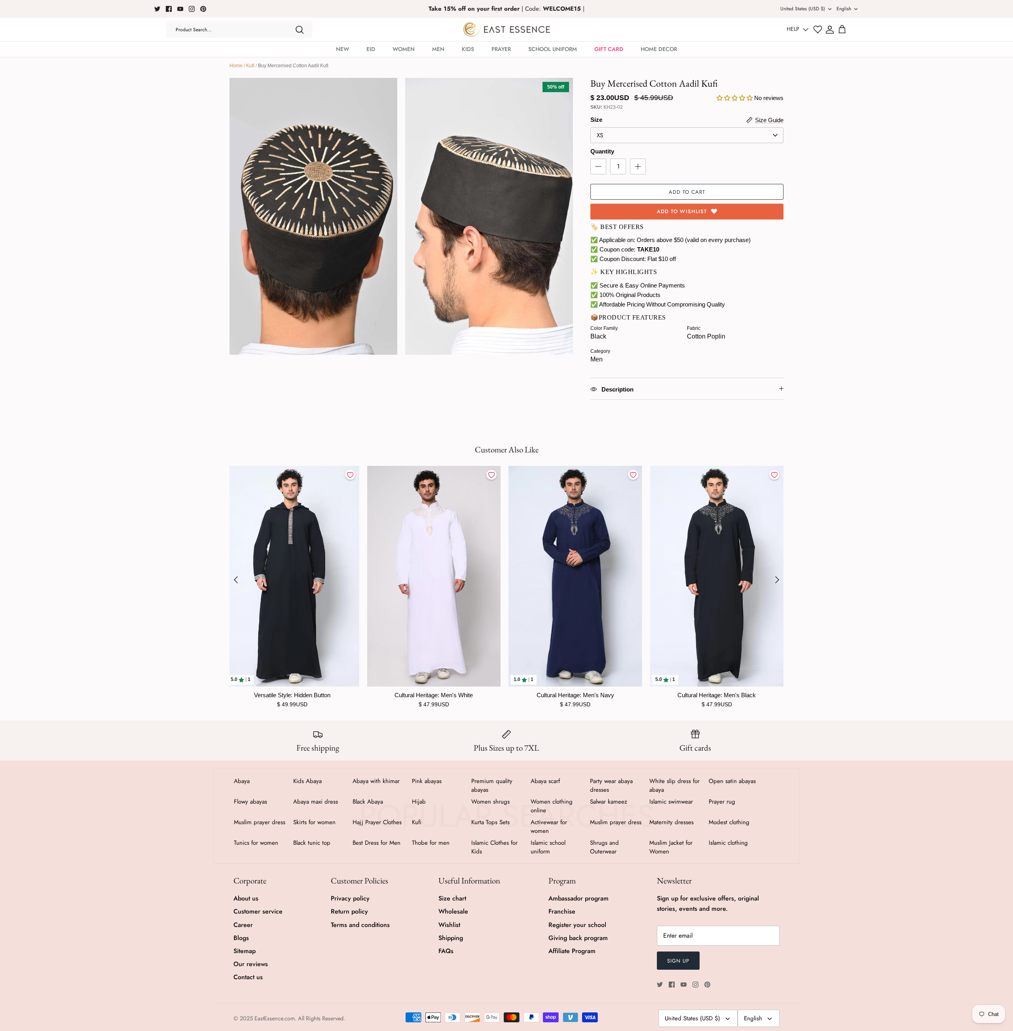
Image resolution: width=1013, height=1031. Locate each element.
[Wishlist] (817, 29)
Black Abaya (368, 801)
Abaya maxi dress (315, 801)
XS (600, 135)
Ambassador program (578, 898)
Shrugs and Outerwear (604, 847)
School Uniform (552, 49)
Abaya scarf (545, 781)
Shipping (450, 937)
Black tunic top (311, 842)
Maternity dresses (671, 822)
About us (245, 898)
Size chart (452, 898)
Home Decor (659, 49)
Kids (468, 49)
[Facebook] (169, 9)
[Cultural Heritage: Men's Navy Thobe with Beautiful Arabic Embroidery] (575, 576)
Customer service (258, 911)
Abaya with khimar (376, 781)
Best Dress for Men (376, 842)
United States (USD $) (802, 8)
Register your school (577, 924)
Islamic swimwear (671, 801)
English (844, 8)
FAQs (445, 950)
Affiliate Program (572, 950)
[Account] (830, 29)
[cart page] (842, 30)
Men (438, 49)
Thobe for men (431, 842)
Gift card (608, 49)
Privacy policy (350, 898)
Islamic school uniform (548, 847)
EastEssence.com (274, 1018)
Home (236, 65)
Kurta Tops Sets (490, 822)
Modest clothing (729, 822)
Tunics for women (256, 842)
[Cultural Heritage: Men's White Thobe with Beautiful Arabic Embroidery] (434, 576)
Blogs (241, 937)
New (342, 49)
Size (596, 119)
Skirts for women (314, 822)
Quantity (602, 151)
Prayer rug (722, 801)
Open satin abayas (732, 781)
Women (404, 49)
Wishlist (449, 924)
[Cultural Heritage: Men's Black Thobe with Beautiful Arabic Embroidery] (717, 576)
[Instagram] (192, 9)
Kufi (250, 65)
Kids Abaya (307, 781)
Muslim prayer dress (259, 822)
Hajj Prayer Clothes (377, 822)
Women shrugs (490, 801)
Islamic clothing (728, 842)
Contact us (248, 977)
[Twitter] (157, 9)
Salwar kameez (608, 801)
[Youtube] (180, 9)
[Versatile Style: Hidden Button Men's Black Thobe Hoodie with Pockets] (292, 576)
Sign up (678, 961)
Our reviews (250, 964)
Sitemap (244, 950)
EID (370, 49)
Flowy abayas (250, 801)
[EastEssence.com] (506, 29)
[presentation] (236, 579)
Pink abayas (427, 781)
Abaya (242, 781)
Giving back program (578, 937)
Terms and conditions (360, 924)
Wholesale (453, 911)
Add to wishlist (682, 211)
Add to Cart (687, 192)
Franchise (561, 911)
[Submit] (299, 29)
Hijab (419, 801)
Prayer (501, 49)
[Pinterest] (203, 9)
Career (243, 924)
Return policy (349, 911)
